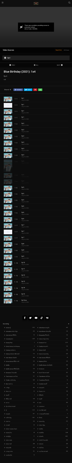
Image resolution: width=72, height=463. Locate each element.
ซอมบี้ (7, 395)
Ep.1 (23, 98)
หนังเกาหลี (9, 444)
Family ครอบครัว (43, 346)
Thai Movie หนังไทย (44, 376)
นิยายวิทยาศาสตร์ (10, 406)
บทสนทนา (42, 406)
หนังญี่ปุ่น (8, 436)
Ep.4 (23, 161)
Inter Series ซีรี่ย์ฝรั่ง (44, 357)
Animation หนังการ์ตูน (12, 331)
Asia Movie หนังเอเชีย (45, 331)
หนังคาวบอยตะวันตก (11, 429)
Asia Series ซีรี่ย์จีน (11, 335)
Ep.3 (23, 142)
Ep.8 (23, 243)
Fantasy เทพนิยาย (10, 350)
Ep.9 (23, 256)
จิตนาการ (8, 391)
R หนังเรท (41, 369)
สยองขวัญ (41, 421)
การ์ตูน (8, 387)
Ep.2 (23, 123)
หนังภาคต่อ (9, 440)
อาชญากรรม (9, 451)
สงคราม (8, 421)
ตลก (40, 402)
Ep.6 (23, 206)
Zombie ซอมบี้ (43, 384)
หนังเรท (41, 444)
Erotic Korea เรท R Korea (13, 346)
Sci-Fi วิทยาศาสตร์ (44, 372)
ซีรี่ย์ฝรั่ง (41, 395)
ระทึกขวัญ (8, 417)
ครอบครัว (41, 387)
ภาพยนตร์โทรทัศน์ (44, 414)
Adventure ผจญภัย (44, 327)
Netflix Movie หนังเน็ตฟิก (45, 365)
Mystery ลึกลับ (43, 361)
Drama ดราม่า (43, 342)
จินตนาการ (42, 391)
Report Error (59, 50)
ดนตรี (40, 399)
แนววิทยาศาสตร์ (43, 451)
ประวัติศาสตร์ (42, 410)
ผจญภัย (8, 414)
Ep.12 (23, 275)
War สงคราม (9, 384)
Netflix (7, 365)
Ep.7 (23, 225)
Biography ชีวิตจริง (44, 335)
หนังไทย (41, 447)
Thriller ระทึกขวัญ (11, 380)
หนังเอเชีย (8, 447)
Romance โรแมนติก (11, 372)
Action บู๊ (8, 327)
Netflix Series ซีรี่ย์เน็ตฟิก (13, 369)
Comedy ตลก (9, 339)
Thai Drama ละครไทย (12, 376)
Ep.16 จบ (24, 300)
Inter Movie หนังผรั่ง (11, 357)
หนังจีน (41, 429)
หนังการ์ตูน (42, 425)
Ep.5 (23, 187)
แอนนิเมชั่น (9, 455)
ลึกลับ (40, 417)
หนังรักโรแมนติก (43, 440)
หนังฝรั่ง (41, 436)
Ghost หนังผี (42, 350)
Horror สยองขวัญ (43, 354)
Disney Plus (9, 342)
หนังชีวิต (41, 432)
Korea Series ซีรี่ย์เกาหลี (12, 361)
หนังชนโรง (9, 432)
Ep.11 (23, 269)
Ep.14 (23, 287)
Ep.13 (23, 281)
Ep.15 (23, 294)
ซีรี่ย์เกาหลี (9, 399)
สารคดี (8, 425)
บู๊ (6, 410)
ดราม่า (7, 402)
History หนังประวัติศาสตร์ (12, 354)
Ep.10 (23, 262)
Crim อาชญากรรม (44, 339)
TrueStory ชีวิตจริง (44, 380)
